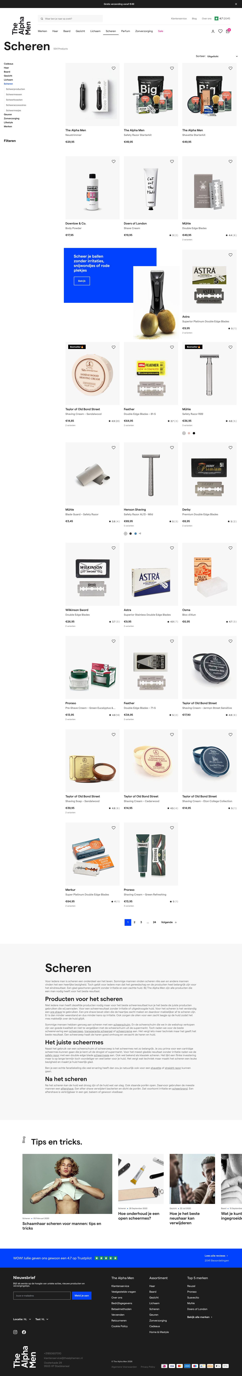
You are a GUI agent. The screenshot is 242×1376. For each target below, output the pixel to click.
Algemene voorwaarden (124, 1367)
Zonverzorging (11, 118)
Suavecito (193, 1297)
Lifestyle (8, 122)
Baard (7, 71)
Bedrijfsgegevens (121, 1303)
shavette (156, 1068)
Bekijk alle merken (198, 1317)
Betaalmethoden (121, 1309)
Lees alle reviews (215, 1255)
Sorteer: (201, 56)
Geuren (8, 114)
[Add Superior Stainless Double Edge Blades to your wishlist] (172, 548)
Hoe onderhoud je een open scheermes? (138, 1215)
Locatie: (18, 1319)
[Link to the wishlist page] (220, 31)
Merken (8, 126)
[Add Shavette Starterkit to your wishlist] (230, 68)
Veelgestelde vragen (123, 1291)
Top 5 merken (197, 1278)
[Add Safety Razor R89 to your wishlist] (230, 347)
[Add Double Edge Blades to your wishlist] (230, 161)
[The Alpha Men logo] (21, 26)
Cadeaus (8, 63)
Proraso (192, 1291)
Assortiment (158, 1278)
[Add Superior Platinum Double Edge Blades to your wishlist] (230, 255)
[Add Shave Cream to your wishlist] (172, 161)
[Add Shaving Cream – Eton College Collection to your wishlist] (230, 734)
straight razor (173, 1068)
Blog (23, 1139)
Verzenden (117, 1314)
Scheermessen (14, 94)
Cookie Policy (119, 1326)
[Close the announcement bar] (236, 4)
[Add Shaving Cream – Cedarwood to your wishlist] (172, 734)
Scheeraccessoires (16, 105)
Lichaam (8, 79)
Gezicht (8, 75)
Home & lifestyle (159, 1332)
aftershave (67, 1088)
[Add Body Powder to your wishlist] (113, 161)
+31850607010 (52, 1353)
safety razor (52, 1055)
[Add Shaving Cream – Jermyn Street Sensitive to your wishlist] (230, 641)
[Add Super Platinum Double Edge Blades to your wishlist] (113, 828)
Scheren (8, 83)
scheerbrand (179, 1088)
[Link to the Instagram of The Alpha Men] (15, 1332)
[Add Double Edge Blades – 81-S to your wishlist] (172, 347)
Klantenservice (120, 1286)
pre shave (56, 1012)
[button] (30, 63)
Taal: (38, 1319)
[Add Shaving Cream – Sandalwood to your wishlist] (113, 347)
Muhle (191, 1303)
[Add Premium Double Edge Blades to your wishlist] (230, 447)
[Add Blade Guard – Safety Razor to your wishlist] (113, 447)
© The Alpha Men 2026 (121, 1361)
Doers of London (197, 1309)
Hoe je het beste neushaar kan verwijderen (185, 1218)
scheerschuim (121, 1024)
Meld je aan (82, 1295)
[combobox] (69, 18)
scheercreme (124, 1031)
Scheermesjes (13, 110)
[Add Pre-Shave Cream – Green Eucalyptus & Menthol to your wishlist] (113, 641)
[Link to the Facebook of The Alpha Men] (24, 1332)
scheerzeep (76, 1031)
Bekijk (82, 280)
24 (154, 922)
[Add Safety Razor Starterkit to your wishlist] (172, 68)
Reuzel (191, 1286)
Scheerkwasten (14, 99)
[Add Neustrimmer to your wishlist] (113, 68)
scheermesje (101, 1055)
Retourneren (119, 1320)
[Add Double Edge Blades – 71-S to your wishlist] (172, 641)
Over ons (116, 1297)
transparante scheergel (98, 1031)
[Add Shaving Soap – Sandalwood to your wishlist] (113, 734)
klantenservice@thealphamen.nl (63, 1358)
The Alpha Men (122, 1278)
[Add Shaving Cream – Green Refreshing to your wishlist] (172, 828)
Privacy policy (148, 1367)
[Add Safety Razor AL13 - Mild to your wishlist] (172, 447)
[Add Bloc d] (230, 548)
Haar (6, 67)
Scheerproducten (15, 89)
